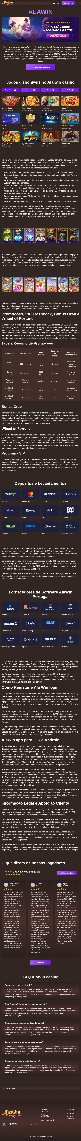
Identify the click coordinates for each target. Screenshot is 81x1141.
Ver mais (40, 962)
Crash (49, 90)
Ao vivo (29, 90)
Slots (69, 90)
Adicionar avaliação (67, 873)
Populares (9, 90)
